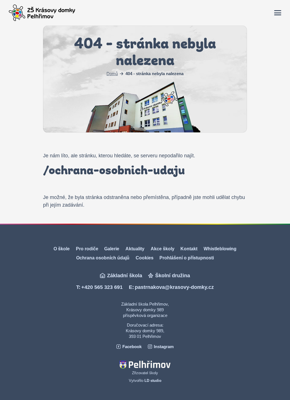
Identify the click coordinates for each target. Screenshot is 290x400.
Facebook (132, 346)
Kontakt (188, 248)
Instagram (164, 346)
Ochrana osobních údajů (102, 257)
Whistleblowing (220, 248)
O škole (62, 248)
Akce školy (162, 248)
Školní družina (172, 275)
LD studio (152, 381)
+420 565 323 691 (102, 287)
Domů (112, 73)
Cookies (144, 257)
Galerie (111, 248)
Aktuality (134, 248)
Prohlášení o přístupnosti (186, 257)
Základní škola (124, 275)
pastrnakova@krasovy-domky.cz (174, 287)
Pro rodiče (87, 248)
